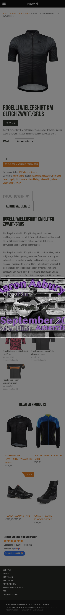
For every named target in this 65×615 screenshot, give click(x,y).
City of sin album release (28, 308)
